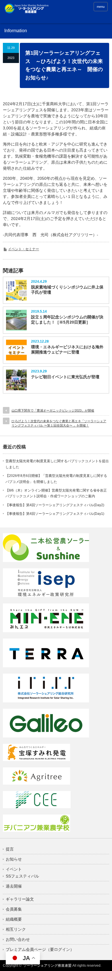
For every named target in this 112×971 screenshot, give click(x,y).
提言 (10, 849)
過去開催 (14, 886)
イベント (14, 869)
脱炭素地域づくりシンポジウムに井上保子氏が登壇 (67, 290)
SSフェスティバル (22, 876)
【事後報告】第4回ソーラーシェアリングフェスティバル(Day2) (54, 505)
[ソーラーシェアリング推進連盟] (26, 9)
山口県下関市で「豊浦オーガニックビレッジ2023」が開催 (52, 410)
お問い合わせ (18, 939)
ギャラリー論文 (20, 899)
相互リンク (16, 929)
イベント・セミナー (23, 249)
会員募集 (14, 909)
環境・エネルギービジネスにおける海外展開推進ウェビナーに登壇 (67, 349)
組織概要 (14, 919)
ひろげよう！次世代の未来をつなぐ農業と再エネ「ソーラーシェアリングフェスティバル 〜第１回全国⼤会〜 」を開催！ (58, 423)
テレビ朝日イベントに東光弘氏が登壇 (65, 376)
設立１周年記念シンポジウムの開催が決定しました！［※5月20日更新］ (67, 319)
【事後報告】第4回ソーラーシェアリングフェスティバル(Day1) (54, 514)
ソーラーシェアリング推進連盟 (47, 966)
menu (101, 6)
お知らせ (14, 859)
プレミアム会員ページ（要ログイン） (40, 949)
